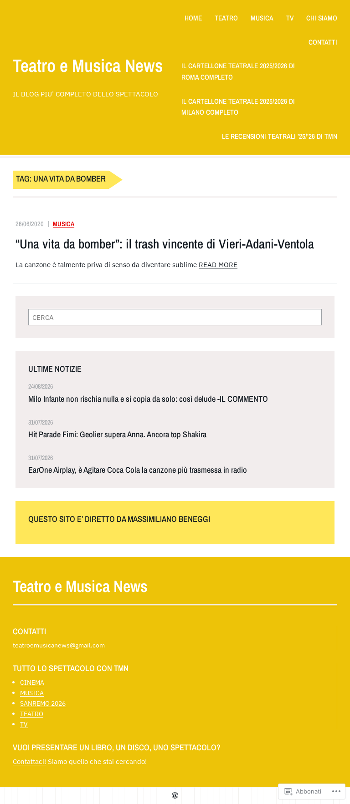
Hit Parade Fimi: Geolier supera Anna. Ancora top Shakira (117, 434)
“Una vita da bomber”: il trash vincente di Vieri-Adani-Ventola (164, 244)
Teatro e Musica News (88, 65)
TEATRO (31, 713)
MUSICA (63, 223)
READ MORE (218, 264)
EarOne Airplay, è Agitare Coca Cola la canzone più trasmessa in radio (137, 470)
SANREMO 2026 (43, 703)
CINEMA (32, 682)
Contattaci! (29, 761)
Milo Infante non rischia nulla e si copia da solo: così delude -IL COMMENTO (148, 399)
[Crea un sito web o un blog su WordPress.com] (175, 795)
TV (24, 724)
